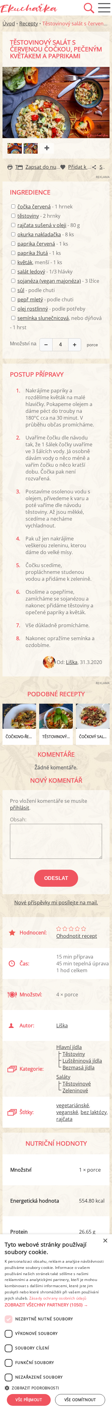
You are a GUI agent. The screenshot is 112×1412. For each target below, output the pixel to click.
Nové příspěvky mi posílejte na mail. (56, 902)
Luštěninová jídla (82, 1060)
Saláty (63, 1076)
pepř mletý (30, 299)
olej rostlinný (32, 308)
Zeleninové (75, 1090)
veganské (67, 1112)
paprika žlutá (32, 253)
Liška (71, 662)
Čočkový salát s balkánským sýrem (94, 736)
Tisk (19, 167)
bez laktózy (94, 1112)
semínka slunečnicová (43, 318)
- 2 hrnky (38, 215)
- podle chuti (36, 290)
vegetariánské (72, 1105)
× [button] (105, 1241)
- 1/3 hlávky (44, 271)
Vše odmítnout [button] (80, 1399)
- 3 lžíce (58, 281)
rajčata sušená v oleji (41, 225)
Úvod (8, 23)
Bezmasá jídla (79, 1067)
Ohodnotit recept (76, 936)
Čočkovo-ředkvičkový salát (21, 736)
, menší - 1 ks (39, 262)
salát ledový (31, 271)
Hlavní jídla (69, 1047)
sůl (20, 290)
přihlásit (19, 807)
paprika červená (36, 243)
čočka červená (34, 206)
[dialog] (56, 1323)
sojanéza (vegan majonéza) (49, 281)
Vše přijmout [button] (29, 1399)
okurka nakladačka (39, 234)
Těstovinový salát (57, 736)
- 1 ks (42, 243)
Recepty (28, 23)
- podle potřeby (51, 308)
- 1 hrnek (44, 206)
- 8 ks (45, 234)
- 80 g (48, 225)
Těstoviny (74, 1054)
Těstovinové (77, 1083)
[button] (56, 1304)
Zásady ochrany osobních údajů (57, 1298)
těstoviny (28, 215)
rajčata (64, 1119)
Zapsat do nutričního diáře (57, 167)
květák (24, 262)
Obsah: (18, 819)
